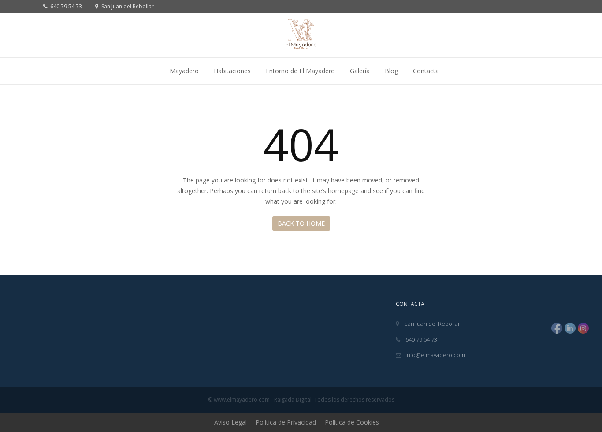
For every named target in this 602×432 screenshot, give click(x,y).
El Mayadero (181, 71)
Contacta (426, 71)
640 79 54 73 (65, 6)
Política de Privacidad (286, 422)
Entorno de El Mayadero (300, 71)
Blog (391, 71)
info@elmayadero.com (435, 355)
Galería (360, 71)
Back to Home (301, 223)
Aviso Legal (230, 422)
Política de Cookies (352, 422)
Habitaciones (232, 71)
